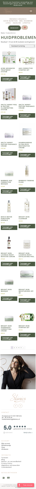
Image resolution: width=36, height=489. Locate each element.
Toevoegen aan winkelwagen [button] (7, 79)
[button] (31, 11)
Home (3, 33)
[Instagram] (20, 406)
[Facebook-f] (16, 406)
